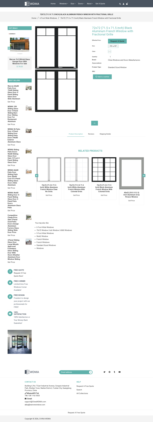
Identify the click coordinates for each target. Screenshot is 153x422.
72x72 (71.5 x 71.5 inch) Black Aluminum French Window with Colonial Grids (104, 188)
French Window (42, 239)
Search (79, 390)
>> (94, 123)
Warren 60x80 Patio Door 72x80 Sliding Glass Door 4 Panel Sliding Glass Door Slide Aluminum (14, 92)
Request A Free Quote (85, 386)
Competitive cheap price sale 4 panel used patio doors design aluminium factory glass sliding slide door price (13, 223)
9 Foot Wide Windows (45, 233)
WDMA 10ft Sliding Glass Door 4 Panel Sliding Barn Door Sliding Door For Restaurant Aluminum (13, 113)
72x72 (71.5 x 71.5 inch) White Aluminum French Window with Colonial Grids (76, 188)
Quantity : (95, 56)
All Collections (82, 393)
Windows (40, 248)
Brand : (94, 60)
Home (34, 18)
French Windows (42, 242)
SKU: (93, 71)
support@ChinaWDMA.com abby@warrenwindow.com (35, 402)
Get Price (11, 102)
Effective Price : (96, 40)
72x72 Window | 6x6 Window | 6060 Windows (54, 230)
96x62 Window (42, 236)
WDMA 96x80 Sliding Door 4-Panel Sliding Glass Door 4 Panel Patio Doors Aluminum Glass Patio (14, 200)
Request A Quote (117, 41)
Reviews (91, 134)
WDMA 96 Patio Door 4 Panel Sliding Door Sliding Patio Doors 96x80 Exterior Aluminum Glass (14, 135)
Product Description (76, 134)
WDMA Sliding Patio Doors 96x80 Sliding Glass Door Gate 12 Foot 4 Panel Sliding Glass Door (13, 156)
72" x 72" (113, 46)
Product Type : (97, 67)
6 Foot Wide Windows (48, 18)
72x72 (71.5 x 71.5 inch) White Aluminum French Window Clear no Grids (49, 188)
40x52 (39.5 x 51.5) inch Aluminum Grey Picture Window (131, 195)
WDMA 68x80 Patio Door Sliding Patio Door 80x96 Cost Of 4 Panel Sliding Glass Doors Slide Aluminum (14, 177)
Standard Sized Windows (46, 245)
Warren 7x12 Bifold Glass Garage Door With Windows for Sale (19, 61)
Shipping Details (105, 134)
